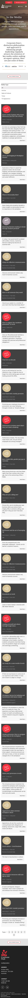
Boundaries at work (8, 594)
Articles (4, 90)
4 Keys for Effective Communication (13, 564)
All (2, 87)
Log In (8, 2)
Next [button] (25, 66)
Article (3, 363)
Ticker (3, 96)
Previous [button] (2, 66)
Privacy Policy (8, 993)
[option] (7, 66)
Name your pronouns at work (11, 773)
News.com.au (5, 122)
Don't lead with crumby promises (13, 394)
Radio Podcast (5, 265)
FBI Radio (4, 163)
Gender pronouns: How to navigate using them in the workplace (13, 735)
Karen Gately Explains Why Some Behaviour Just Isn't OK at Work (13, 115)
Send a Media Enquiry (14, 76)
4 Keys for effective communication (13, 262)
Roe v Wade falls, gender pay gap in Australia (13, 460)
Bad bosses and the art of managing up (13, 531)
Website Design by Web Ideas (5, 996)
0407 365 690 (6, 981)
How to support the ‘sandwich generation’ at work (12, 323)
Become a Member (20, 2)
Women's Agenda (6, 882)
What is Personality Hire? (10, 195)
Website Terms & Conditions (16, 993)
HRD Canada (5, 433)
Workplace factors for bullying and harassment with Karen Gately (13, 696)
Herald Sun (5, 365)
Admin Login (3, 993)
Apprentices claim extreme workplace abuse (11, 811)
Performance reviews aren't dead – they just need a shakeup (13, 426)
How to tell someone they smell (12, 292)
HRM (3, 330)
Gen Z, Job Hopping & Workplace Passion (12, 156)
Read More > (23, 140)
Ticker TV (4, 234)
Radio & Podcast (6, 93)
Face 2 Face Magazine (7, 631)
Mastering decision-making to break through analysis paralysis (14, 227)
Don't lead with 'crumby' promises (13, 908)
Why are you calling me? (10, 495)
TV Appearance (6, 98)
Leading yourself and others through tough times (11, 625)
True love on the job (8, 360)
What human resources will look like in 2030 (12, 875)
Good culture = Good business (11, 846)
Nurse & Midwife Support (8, 702)
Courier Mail (5, 741)
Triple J (4, 466)
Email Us (3, 982)
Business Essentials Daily (8, 268)
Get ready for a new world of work (13, 663)
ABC (3, 200)
